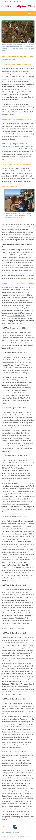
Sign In (18, 1)
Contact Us (15, 832)
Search (8, 832)
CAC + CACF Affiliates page (16, 315)
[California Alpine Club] (18, 6)
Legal (3, 832)
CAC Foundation (8, 1)
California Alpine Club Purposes (23, 310)
